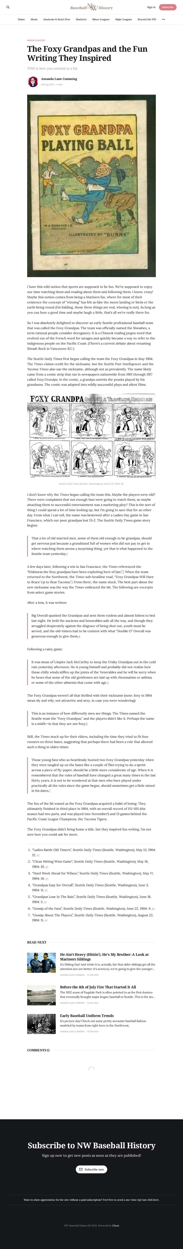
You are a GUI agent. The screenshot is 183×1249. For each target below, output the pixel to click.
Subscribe (168, 7)
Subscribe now (94, 1169)
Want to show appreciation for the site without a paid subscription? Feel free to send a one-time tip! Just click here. (91, 1199)
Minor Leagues (101, 19)
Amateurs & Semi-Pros (56, 19)
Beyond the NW (147, 19)
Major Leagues (123, 19)
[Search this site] (8, 7)
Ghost (115, 1225)
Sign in (151, 7)
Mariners (81, 19)
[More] (163, 19)
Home (21, 19)
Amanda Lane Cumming (59, 79)
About (34, 19)
